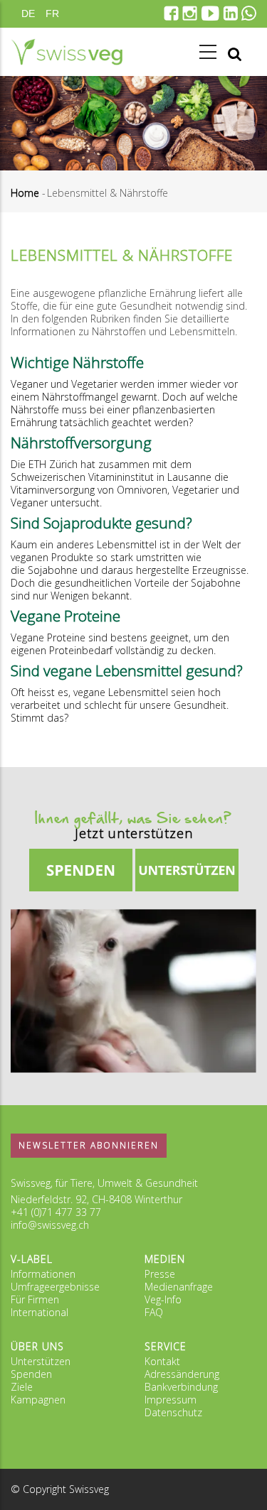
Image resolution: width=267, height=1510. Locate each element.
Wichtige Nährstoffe (77, 362)
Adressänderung (182, 1374)
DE (28, 13)
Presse (160, 1274)
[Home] (67, 52)
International (39, 1312)
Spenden (31, 1374)
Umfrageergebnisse (55, 1286)
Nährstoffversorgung (81, 442)
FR (52, 13)
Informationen (43, 1274)
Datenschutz (173, 1412)
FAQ (154, 1312)
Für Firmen (35, 1299)
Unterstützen (40, 1361)
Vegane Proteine (65, 616)
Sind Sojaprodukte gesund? (101, 523)
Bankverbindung (181, 1387)
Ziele (22, 1387)
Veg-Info (163, 1299)
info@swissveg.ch (50, 1225)
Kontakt (162, 1361)
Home (25, 193)
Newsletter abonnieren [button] (89, 1145)
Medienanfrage (179, 1286)
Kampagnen (38, 1399)
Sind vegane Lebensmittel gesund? (127, 670)
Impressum (171, 1399)
